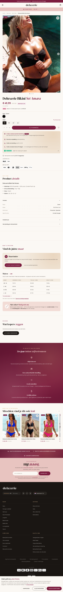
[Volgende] (59, 411)
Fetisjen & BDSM (7, 509)
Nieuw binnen (36, 506)
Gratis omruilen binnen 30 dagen (39, 1)
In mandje (34, 127)
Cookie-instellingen (38, 561)
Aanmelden (44, 473)
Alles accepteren (54, 588)
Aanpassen (26, 588)
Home (4, 13)
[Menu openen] (2, 5)
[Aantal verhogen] (9, 127)
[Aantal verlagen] (4, 127)
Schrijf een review (11, 333)
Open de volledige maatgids (22, 298)
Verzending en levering (39, 546)
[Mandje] (60, 5)
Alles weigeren (39, 588)
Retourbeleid (23, 559)
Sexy (4, 506)
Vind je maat (57, 119)
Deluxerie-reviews (7, 549)
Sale (34, 509)
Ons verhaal (6, 540)
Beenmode (5, 520)
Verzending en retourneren (10, 224)
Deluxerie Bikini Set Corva (10, 439)
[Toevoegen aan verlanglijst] (57, 18)
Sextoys (5, 512)
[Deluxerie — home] (31, 5)
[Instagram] (23, 493)
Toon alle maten (6, 296)
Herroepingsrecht (34, 559)
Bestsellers (36, 514)
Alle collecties (36, 512)
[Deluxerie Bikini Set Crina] (30, 425)
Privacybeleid (45, 559)
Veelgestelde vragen (38, 537)
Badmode (9, 13)
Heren (4, 529)
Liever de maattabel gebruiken (31, 265)
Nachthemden (6, 514)
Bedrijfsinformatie (7, 537)
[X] (30, 493)
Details (5, 200)
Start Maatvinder (13, 265)
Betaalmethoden (37, 549)
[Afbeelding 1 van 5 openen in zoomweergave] (31, 54)
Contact (5, 546)
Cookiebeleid (55, 559)
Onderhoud (6, 220)
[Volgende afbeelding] (58, 54)
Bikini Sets (14, 13)
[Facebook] (26, 493)
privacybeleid (35, 477)
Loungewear (6, 526)
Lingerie (5, 517)
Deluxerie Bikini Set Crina (28, 439)
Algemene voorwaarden (10, 559)
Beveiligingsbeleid (26, 561)
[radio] (4, 116)
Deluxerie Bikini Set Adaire (48, 439)
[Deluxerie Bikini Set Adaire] (49, 425)
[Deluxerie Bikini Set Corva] (11, 425)
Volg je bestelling (37, 543)
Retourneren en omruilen (39, 552)
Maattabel (35, 540)
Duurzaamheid (6, 543)
